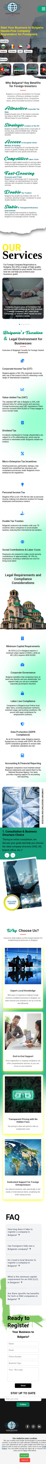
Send (23, 1386)
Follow (23, 1404)
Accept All (24, 1455)
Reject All (25, 1460)
